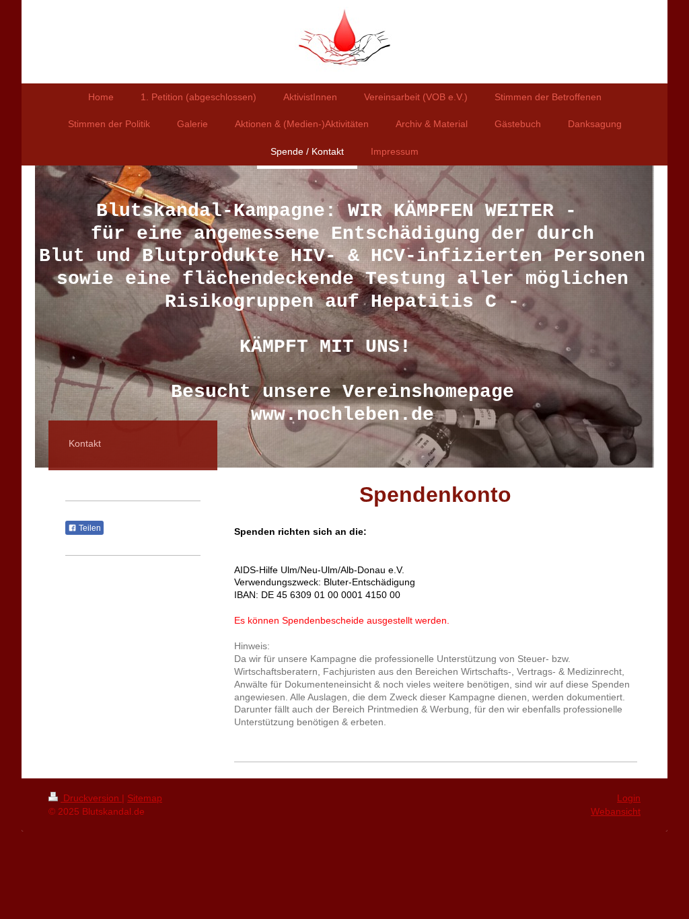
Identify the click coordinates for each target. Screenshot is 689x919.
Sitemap (144, 798)
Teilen (89, 528)
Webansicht (616, 811)
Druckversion (91, 798)
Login (629, 798)
